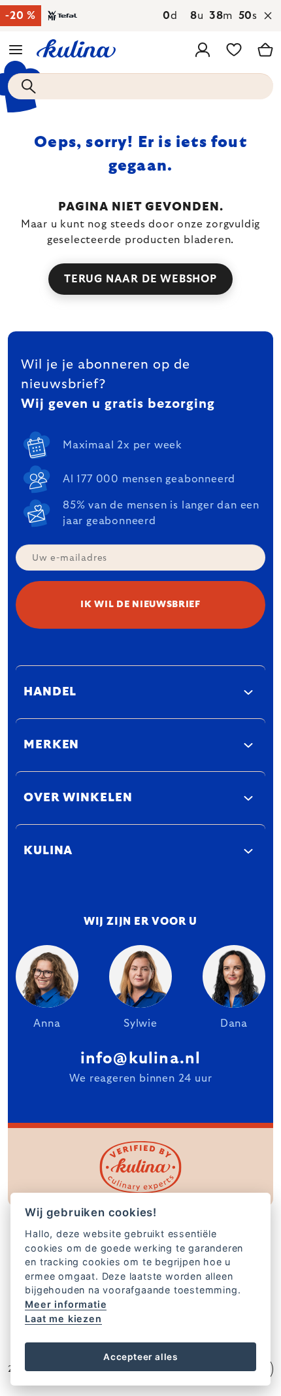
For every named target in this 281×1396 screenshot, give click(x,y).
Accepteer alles (140, 1357)
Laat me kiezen (63, 1318)
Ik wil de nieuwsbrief (140, 604)
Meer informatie (66, 1304)
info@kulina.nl (140, 1059)
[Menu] (16, 50)
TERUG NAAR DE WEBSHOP (140, 279)
